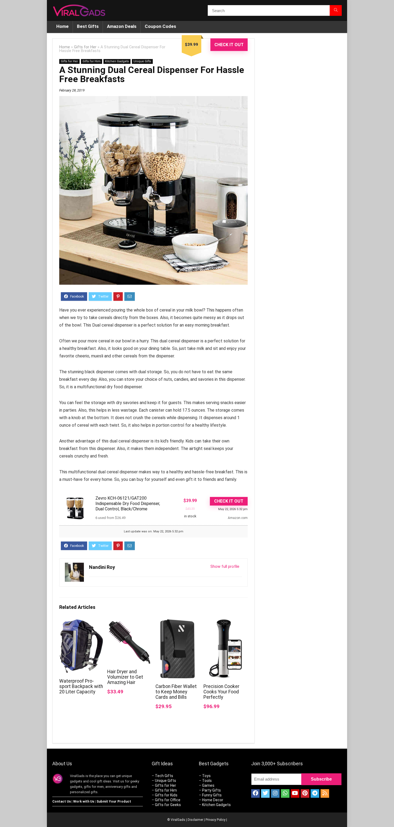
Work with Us (83, 801)
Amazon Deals (121, 26)
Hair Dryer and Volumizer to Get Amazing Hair (125, 677)
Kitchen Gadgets (117, 61)
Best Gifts (88, 26)
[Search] (336, 10)
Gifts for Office (167, 800)
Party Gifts (211, 790)
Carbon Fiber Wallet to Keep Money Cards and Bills (176, 692)
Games (208, 785)
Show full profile (224, 566)
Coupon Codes (160, 26)
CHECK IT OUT (229, 44)
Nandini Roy (102, 567)
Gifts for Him (92, 61)
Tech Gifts (164, 776)
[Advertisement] (301, 128)
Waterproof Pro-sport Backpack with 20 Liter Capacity (81, 686)
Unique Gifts (142, 61)
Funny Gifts (212, 795)
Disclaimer (195, 820)
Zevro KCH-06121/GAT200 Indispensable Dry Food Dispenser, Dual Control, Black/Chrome (127, 503)
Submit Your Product (113, 801)
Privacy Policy (215, 820)
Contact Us (61, 801)
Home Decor (212, 800)
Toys (206, 776)
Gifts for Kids (166, 795)
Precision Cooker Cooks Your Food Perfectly (221, 692)
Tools (207, 780)
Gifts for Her (85, 47)
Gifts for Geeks (168, 805)
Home (62, 26)
